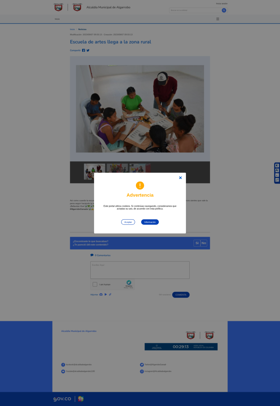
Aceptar (128, 222)
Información (150, 222)
